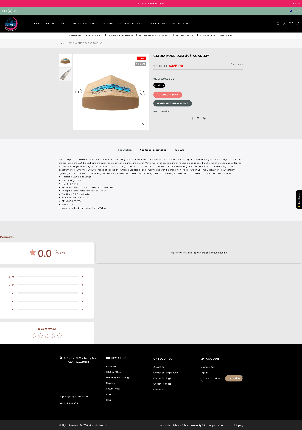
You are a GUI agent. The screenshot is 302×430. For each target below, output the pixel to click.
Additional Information (153, 150)
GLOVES (51, 23)
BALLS (93, 23)
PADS (65, 23)
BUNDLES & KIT (94, 35)
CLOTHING (75, 35)
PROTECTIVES (181, 23)
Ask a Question (161, 111)
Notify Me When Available (172, 103)
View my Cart (208, 367)
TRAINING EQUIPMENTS (121, 35)
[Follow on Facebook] (4, 11)
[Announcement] (151, 3)
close (6, 4)
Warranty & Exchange (118, 377)
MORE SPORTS (207, 35)
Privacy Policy (113, 371)
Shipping (110, 383)
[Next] (143, 92)
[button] (46, 277)
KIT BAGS (138, 23)
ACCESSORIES (158, 23)
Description (125, 150)
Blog (108, 400)
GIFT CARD (226, 35)
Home (62, 43)
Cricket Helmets (162, 383)
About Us (165, 425)
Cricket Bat (159, 367)
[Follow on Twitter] (10, 11)
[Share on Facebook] (192, 118)
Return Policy (113, 388)
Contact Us (112, 394)
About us (111, 366)
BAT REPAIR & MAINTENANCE (155, 35)
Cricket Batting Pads (164, 378)
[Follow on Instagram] (15, 11)
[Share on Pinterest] (204, 118)
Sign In (204, 372)
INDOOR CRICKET (185, 35)
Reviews (179, 150)
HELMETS (79, 23)
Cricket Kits (159, 389)
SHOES (122, 23)
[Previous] (79, 92)
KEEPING (108, 23)
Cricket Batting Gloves (165, 372)
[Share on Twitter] (198, 118)
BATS (37, 23)
